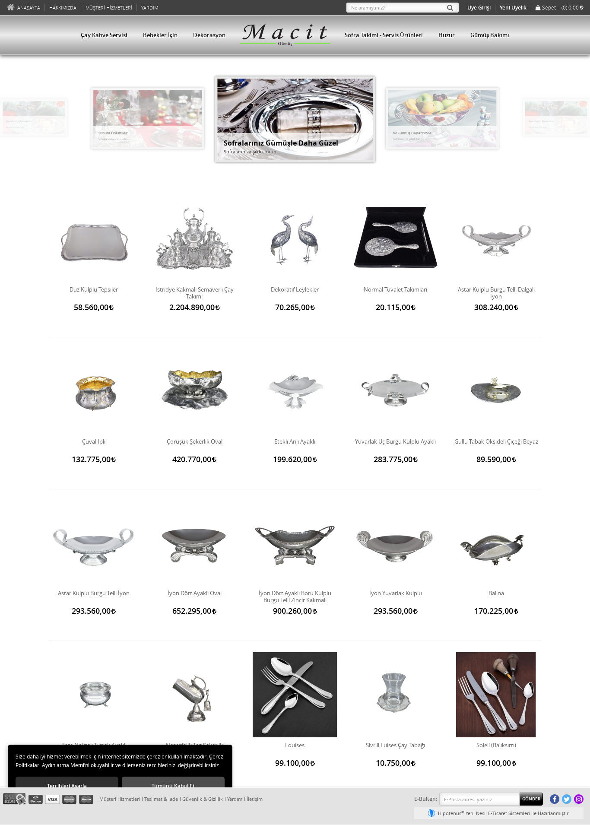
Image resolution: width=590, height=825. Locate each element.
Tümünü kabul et (173, 786)
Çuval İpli (93, 441)
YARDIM (149, 7)
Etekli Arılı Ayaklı (294, 441)
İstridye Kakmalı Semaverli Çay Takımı (194, 293)
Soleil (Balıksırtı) (496, 745)
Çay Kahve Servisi (104, 35)
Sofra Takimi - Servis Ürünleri (384, 35)
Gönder (531, 799)
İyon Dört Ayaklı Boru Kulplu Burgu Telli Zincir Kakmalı (295, 596)
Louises (295, 745)
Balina (496, 593)
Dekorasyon (209, 35)
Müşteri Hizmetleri (119, 799)
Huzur (446, 35)
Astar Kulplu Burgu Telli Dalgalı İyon (496, 293)
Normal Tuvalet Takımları (395, 289)
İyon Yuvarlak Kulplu (395, 593)
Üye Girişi (479, 7)
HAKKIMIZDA (62, 7)
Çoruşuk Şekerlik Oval (194, 441)
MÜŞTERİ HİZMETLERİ (109, 7)
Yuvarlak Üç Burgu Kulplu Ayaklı (395, 441)
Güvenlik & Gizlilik (202, 799)
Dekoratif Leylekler (295, 289)
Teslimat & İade (161, 799)
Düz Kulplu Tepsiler (94, 289)
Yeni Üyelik (513, 7)
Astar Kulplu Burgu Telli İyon (94, 593)
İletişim (255, 799)
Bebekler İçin (160, 35)
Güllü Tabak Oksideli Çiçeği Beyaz (496, 441)
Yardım (234, 799)
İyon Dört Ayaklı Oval (195, 593)
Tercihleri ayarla (67, 786)
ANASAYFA (28, 7)
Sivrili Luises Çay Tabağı (395, 745)
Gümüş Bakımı (489, 35)
